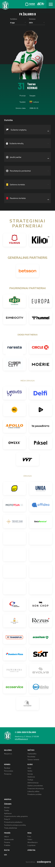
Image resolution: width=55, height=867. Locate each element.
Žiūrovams (7, 804)
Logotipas (32, 845)
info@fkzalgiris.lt (21, 739)
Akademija (7, 799)
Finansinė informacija (36, 788)
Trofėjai (30, 780)
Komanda (7, 764)
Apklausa (7, 813)
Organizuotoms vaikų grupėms (16, 816)
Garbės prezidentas (35, 786)
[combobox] (18, 22)
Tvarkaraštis (32, 754)
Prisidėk (7, 833)
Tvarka (6, 810)
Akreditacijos (33, 842)
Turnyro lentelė (33, 760)
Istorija (30, 774)
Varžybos (31, 750)
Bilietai (6, 808)
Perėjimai (7, 774)
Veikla (30, 771)
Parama (7, 842)
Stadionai (31, 777)
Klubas (30, 764)
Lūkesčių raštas (33, 791)
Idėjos (6, 837)
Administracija (33, 783)
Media (29, 833)
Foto (29, 837)
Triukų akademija (10, 828)
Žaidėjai (7, 768)
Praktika (7, 845)
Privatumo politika (34, 794)
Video (30, 839)
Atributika (31, 850)
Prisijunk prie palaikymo (13, 822)
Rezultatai (31, 757)
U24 (5, 855)
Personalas (8, 771)
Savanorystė (9, 839)
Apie (29, 768)
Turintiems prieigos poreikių (15, 825)
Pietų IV (7, 819)
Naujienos (8, 750)
